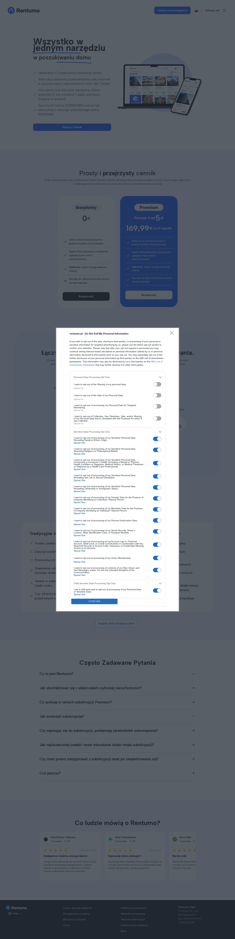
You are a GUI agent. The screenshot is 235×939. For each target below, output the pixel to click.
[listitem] (117, 377)
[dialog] (117, 469)
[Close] (173, 334)
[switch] (157, 384)
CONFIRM (94, 601)
